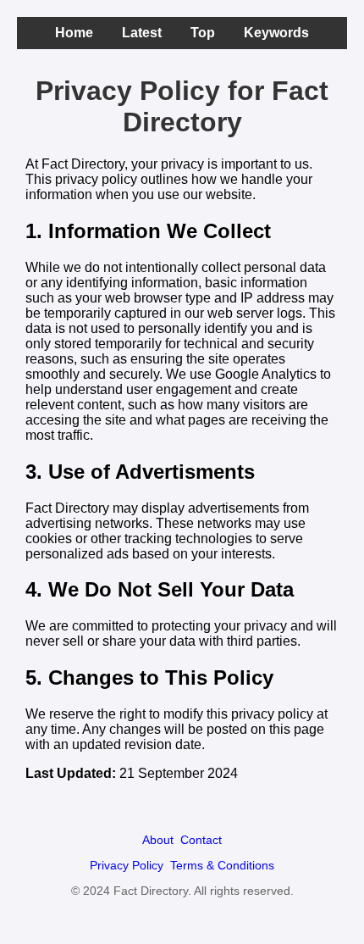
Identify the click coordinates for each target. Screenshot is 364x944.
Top (202, 32)
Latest (142, 32)
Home (74, 32)
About (158, 840)
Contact (201, 840)
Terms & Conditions (222, 865)
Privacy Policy (126, 865)
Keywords (276, 32)
